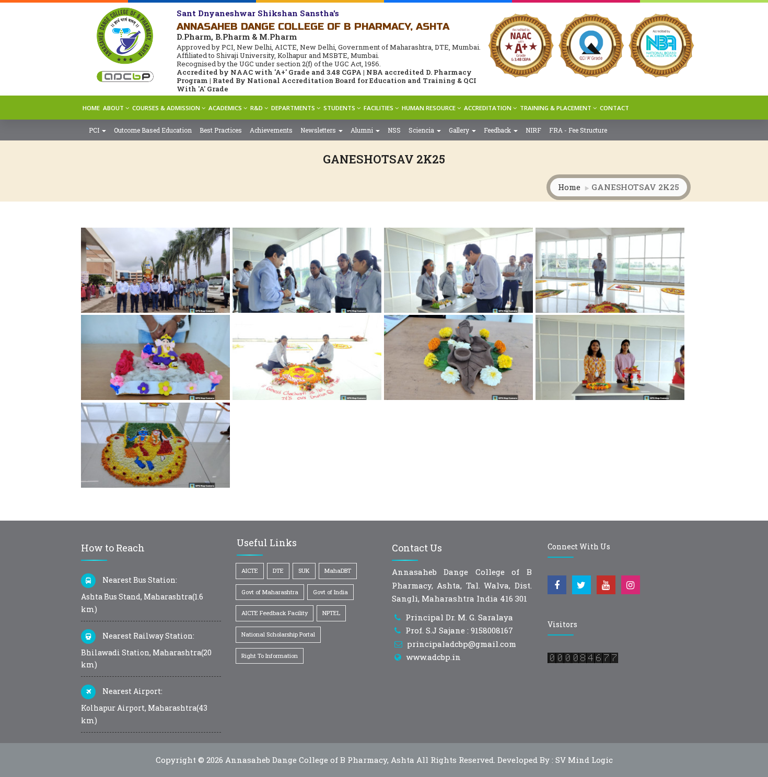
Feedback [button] (498, 130)
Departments (293, 108)
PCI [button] (95, 130)
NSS (394, 130)
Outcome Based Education (153, 130)
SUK (304, 570)
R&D (256, 108)
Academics (225, 108)
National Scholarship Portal (278, 634)
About (113, 108)
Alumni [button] (363, 130)
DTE (278, 570)
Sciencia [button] (422, 130)
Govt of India (330, 592)
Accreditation (487, 108)
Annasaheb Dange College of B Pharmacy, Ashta (319, 760)
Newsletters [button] (319, 130)
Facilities (378, 108)
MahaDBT (337, 570)
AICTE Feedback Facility (274, 613)
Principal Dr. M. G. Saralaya (459, 617)
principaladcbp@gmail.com (461, 644)
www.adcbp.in (433, 657)
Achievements (271, 130)
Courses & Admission (166, 108)
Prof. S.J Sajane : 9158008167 (459, 630)
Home (91, 108)
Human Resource (429, 108)
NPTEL (331, 613)
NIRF (533, 130)
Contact (614, 108)
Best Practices (221, 130)
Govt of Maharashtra (269, 592)
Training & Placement (555, 108)
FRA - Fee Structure (578, 130)
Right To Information (269, 656)
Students (339, 108)
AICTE (249, 570)
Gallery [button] (460, 130)
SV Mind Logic (584, 760)
